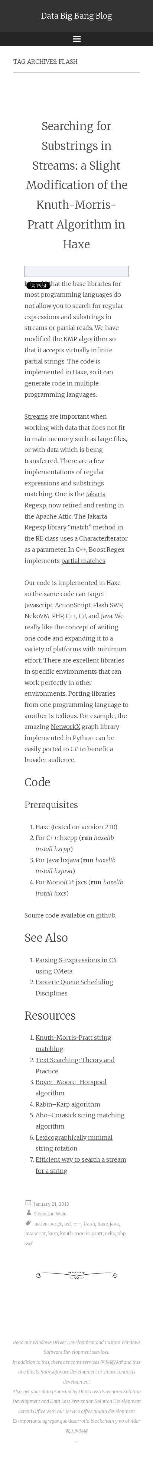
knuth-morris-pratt (81, 1233)
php (121, 1233)
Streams (36, 416)
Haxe (80, 372)
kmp (53, 1233)
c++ (77, 1224)
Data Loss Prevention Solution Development (95, 1401)
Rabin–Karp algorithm (68, 1104)
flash (89, 1224)
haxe (102, 1224)
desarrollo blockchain (91, 1421)
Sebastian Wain (49, 1214)
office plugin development (108, 1411)
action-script (48, 1224)
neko (110, 1233)
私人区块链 (76, 1431)
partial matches (83, 560)
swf (29, 1243)
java (114, 1224)
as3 (67, 1224)
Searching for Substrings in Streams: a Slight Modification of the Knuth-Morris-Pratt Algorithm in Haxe (76, 185)
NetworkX (65, 726)
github (105, 915)
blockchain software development (62, 1372)
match (79, 527)
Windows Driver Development (64, 1342)
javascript (35, 1233)
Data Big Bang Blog (76, 16)
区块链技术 (111, 1362)
